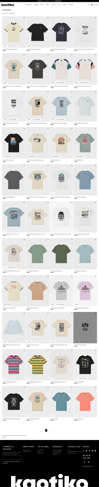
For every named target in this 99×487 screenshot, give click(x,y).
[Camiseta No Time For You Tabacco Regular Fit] (14, 69)
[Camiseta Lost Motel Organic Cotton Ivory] (14, 253)
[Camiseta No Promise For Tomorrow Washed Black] (37, 69)
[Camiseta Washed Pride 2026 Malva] (85, 290)
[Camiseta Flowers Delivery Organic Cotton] (61, 327)
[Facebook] (95, 450)
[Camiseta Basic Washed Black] (14, 180)
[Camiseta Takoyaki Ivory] (61, 143)
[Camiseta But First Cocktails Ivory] (14, 290)
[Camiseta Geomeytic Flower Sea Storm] (61, 32)
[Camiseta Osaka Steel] (85, 143)
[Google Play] (84, 462)
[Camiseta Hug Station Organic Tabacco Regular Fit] (37, 106)
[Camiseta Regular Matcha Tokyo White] (14, 106)
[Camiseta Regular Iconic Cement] (85, 106)
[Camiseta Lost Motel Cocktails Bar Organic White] (61, 180)
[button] (24, 18)
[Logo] (7, 4)
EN (93, 466)
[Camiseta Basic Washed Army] (61, 253)
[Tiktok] (89, 450)
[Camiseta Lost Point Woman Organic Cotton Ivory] (37, 180)
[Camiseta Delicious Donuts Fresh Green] (14, 216)
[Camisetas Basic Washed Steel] (85, 253)
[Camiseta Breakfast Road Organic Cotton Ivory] (37, 216)
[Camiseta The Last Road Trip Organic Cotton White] (61, 216)
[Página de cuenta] (91, 4)
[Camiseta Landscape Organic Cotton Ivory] (37, 143)
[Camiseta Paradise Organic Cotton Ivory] (61, 364)
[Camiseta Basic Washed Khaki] (37, 253)
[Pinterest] (86, 450)
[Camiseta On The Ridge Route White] (85, 216)
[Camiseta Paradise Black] (85, 364)
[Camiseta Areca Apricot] (85, 401)
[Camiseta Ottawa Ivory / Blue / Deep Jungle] (61, 69)
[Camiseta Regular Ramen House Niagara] (61, 106)
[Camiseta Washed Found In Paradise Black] (14, 401)
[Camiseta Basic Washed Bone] (37, 290)
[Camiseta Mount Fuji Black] (14, 143)
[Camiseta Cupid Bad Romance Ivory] (14, 32)
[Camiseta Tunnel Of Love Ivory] (37, 327)
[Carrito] (97, 4)
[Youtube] (92, 450)
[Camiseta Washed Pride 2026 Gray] (61, 290)
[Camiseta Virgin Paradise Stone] (37, 401)
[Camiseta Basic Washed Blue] (85, 180)
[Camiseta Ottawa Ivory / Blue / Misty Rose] (85, 69)
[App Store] (88, 462)
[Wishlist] (94, 4)
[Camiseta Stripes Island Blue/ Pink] (14, 364)
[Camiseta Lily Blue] (61, 401)
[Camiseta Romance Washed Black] (37, 32)
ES (91, 466)
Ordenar (10, 13)
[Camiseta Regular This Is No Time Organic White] (85, 32)
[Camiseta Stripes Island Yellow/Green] (37, 364)
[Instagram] (83, 450)
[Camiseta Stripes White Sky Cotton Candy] (14, 327)
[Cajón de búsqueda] (89, 4)
